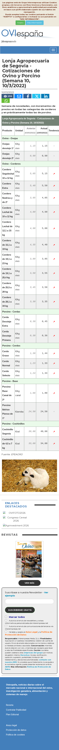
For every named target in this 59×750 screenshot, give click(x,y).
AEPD (7, 667)
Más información (34, 23)
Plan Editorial (12, 714)
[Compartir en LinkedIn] (45, 96)
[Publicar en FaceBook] (27, 96)
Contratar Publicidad (16, 709)
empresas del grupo (33, 653)
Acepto (20, 23)
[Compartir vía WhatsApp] (6, 100)
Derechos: (25, 655)
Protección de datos (16, 730)
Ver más (29, 583)
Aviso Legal (31, 632)
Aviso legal (11, 725)
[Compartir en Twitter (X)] (36, 96)
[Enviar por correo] (18, 96)
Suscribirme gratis (20, 610)
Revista (9, 705)
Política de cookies (15, 734)
